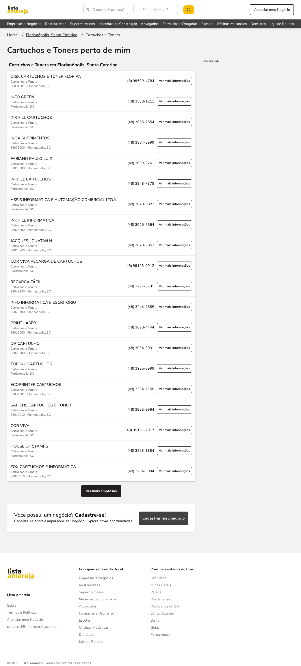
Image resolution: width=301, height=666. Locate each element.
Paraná (155, 592)
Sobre (12, 605)
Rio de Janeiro (161, 599)
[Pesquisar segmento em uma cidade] (188, 9)
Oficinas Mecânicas (232, 23)
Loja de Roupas (282, 23)
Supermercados (82, 23)
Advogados (150, 23)
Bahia (154, 620)
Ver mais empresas (101, 491)
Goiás (155, 627)
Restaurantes (55, 23)
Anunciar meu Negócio (272, 9)
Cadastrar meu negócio (163, 518)
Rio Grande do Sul (164, 606)
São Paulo (158, 578)
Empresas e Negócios (24, 23)
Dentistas (258, 23)
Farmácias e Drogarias (180, 23)
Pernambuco (160, 634)
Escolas (207, 23)
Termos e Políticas (21, 612)
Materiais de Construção (118, 23)
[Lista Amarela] (17, 9)
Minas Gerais (160, 585)
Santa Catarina (162, 613)
